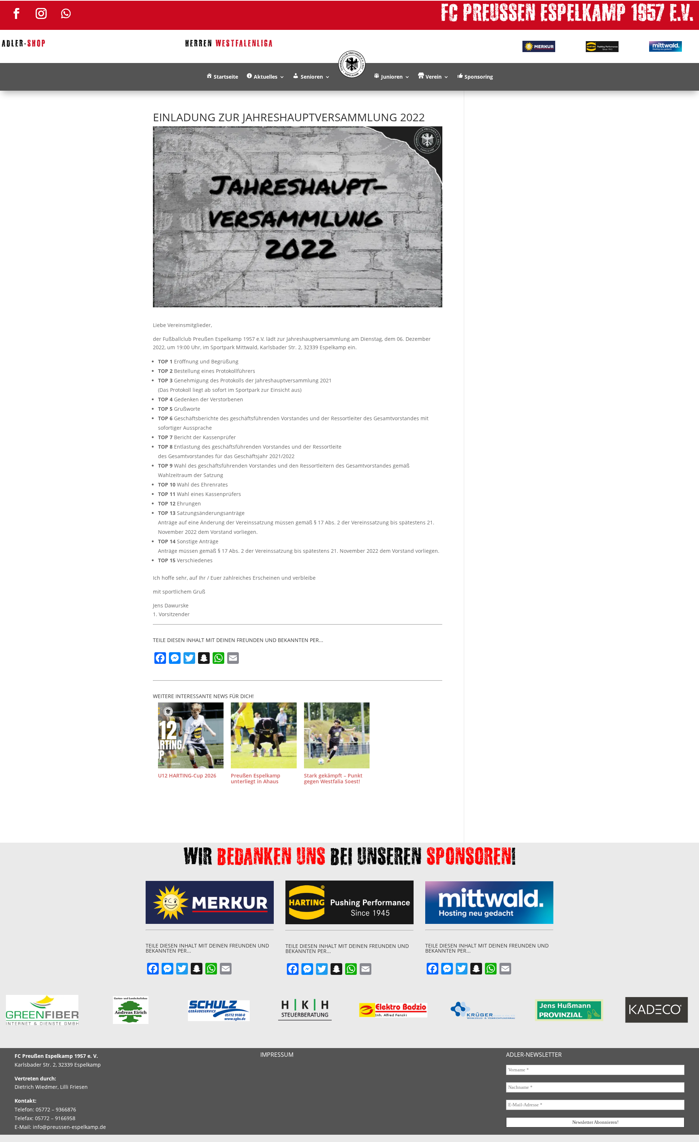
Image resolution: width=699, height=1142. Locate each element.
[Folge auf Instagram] (41, 13)
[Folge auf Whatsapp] (66, 13)
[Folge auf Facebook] (16, 13)
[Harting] (602, 46)
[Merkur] (538, 46)
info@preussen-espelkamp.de (69, 1126)
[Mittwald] (665, 46)
